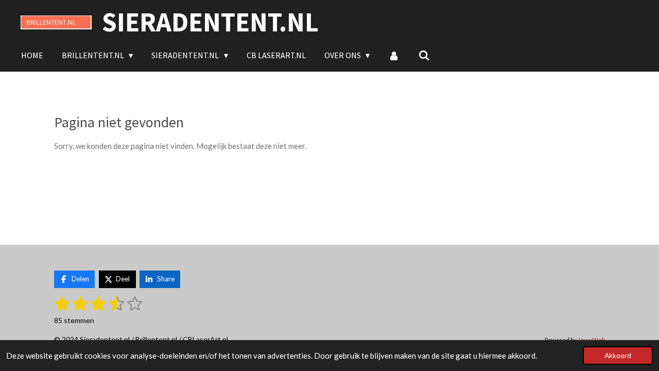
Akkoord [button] (617, 355)
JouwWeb (591, 339)
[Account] (393, 55)
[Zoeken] (424, 55)
